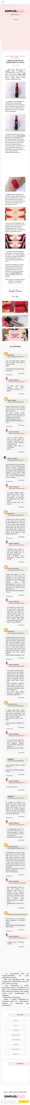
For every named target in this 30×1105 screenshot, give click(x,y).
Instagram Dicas (16, 1035)
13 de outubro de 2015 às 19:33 (15, 633)
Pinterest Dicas (16, 1049)
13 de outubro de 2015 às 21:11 (16, 545)
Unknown (10, 355)
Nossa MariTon (12, 846)
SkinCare (16, 1020)
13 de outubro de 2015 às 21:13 (16, 603)
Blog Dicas (16, 1044)
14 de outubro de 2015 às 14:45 (17, 782)
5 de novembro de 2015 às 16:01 (17, 883)
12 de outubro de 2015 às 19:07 (15, 460)
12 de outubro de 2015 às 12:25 (15, 402)
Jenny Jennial (12, 400)
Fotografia (16, 1030)
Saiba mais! (24, 1103)
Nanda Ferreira (14, 380)
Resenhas (15, 1054)
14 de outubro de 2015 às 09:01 (15, 761)
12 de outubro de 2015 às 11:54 (15, 356)
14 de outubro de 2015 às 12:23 (15, 798)
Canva (16, 1025)
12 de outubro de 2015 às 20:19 (17, 488)
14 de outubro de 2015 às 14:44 (17, 735)
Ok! (23, 1101)
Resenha (16, 58)
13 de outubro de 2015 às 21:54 (15, 706)
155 (8, 914)
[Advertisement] (15, 35)
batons (11, 56)
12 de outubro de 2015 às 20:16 (17, 381)
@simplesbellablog (16, 283)
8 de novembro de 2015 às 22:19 (17, 938)
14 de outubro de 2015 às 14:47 (17, 825)
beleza (17, 56)
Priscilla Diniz (12, 458)
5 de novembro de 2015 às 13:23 (15, 848)
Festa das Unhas (13, 568)
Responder (21, 373)
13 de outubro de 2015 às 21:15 (16, 666)
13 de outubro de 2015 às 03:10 (15, 515)
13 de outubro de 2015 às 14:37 (15, 570)
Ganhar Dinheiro (16, 1039)
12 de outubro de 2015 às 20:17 (17, 433)
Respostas (10, 374)
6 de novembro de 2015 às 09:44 (18, 914)
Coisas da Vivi (12, 704)
